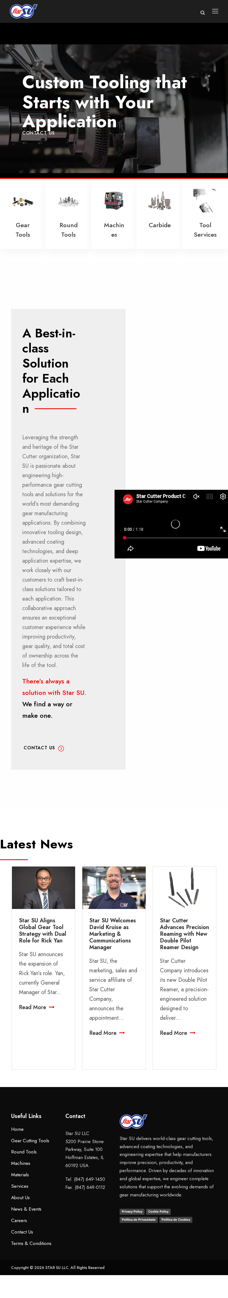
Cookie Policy (158, 1211)
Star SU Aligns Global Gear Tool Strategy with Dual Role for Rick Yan (42, 930)
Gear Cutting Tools (30, 1140)
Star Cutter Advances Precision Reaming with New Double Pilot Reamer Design (184, 933)
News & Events (26, 1209)
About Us (20, 1197)
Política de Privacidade (139, 1220)
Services (19, 1186)
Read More (32, 1007)
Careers (19, 1220)
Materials (20, 1174)
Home (17, 1129)
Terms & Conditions (31, 1243)
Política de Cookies (176, 1220)
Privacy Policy (132, 1211)
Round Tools (24, 1151)
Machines (20, 1163)
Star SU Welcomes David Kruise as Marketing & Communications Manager (112, 933)
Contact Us (38, 133)
